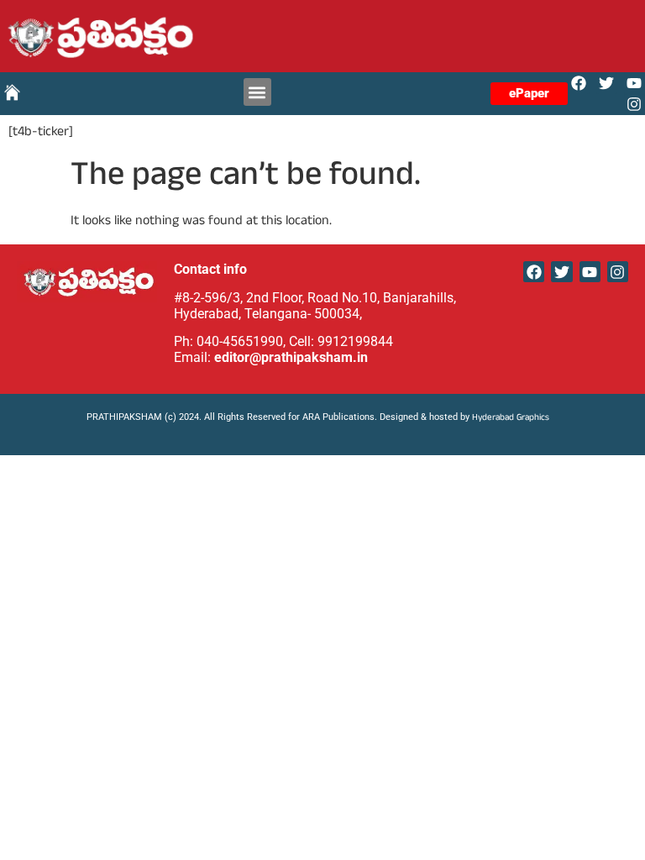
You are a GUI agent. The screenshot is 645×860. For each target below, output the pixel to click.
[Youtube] (634, 82)
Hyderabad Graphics (512, 419)
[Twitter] (606, 82)
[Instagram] (634, 104)
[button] (257, 92)
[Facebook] (578, 82)
